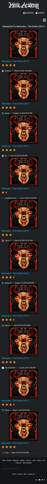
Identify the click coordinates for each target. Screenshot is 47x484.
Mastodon (6, 61)
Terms (14, 474)
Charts (39, 460)
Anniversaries (27, 463)
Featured (18, 463)
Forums (28, 460)
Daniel (7, 113)
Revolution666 (10, 368)
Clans (4, 460)
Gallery (22, 460)
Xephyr (7, 325)
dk (6, 156)
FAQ (25, 474)
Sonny (7, 410)
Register (29, 13)
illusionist (8, 283)
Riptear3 (8, 71)
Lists (33, 460)
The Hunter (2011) (20, 61)
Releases (16, 460)
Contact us (31, 474)
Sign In (40, 13)
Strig (7, 453)
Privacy (20, 474)
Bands (9, 460)
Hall (43, 460)
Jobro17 (8, 240)
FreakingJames (10, 198)
